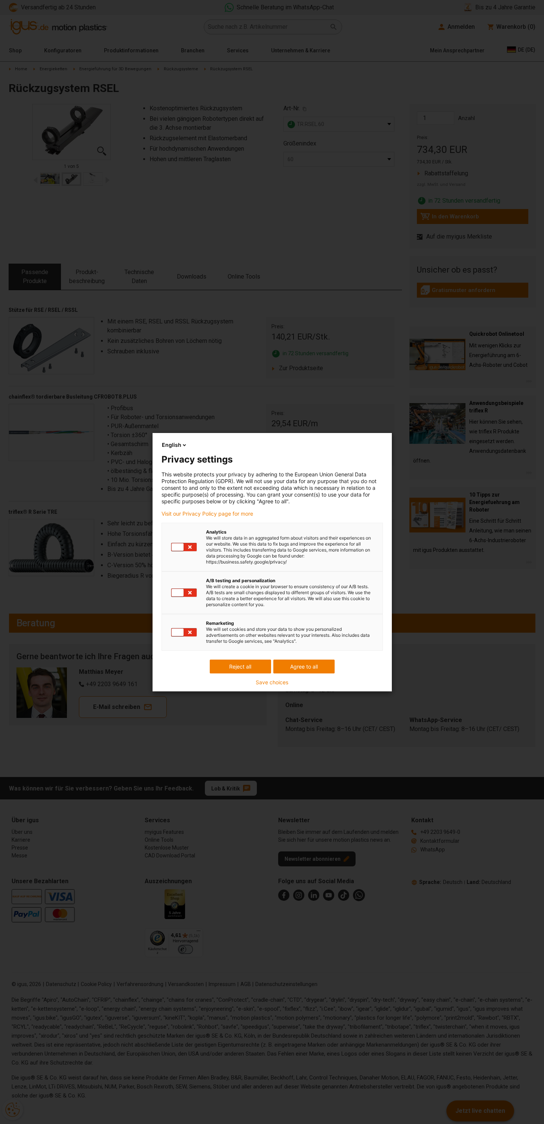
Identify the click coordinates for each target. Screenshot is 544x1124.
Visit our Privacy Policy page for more (207, 514)
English (171, 445)
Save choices (272, 682)
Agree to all (304, 666)
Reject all (240, 666)
